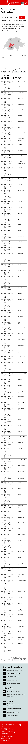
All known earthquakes (13, 683)
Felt (17, 17)
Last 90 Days (8, 17)
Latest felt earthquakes (13, 673)
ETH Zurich (8, 740)
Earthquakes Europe (13, 712)
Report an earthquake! (13, 691)
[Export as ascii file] (24, 71)
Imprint (3, 736)
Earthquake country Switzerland (13, 705)
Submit (16, 72)
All (23, 17)
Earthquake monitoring (14, 709)
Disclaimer (10, 736)
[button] (3, 3)
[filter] (2, 79)
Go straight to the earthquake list (12, 31)
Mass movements (20, 20)
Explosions (6, 20)
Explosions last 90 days (13, 677)
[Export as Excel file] (21, 71)
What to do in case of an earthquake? (16, 695)
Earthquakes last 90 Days (14, 670)
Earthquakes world (12, 715)
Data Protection (5, 738)
